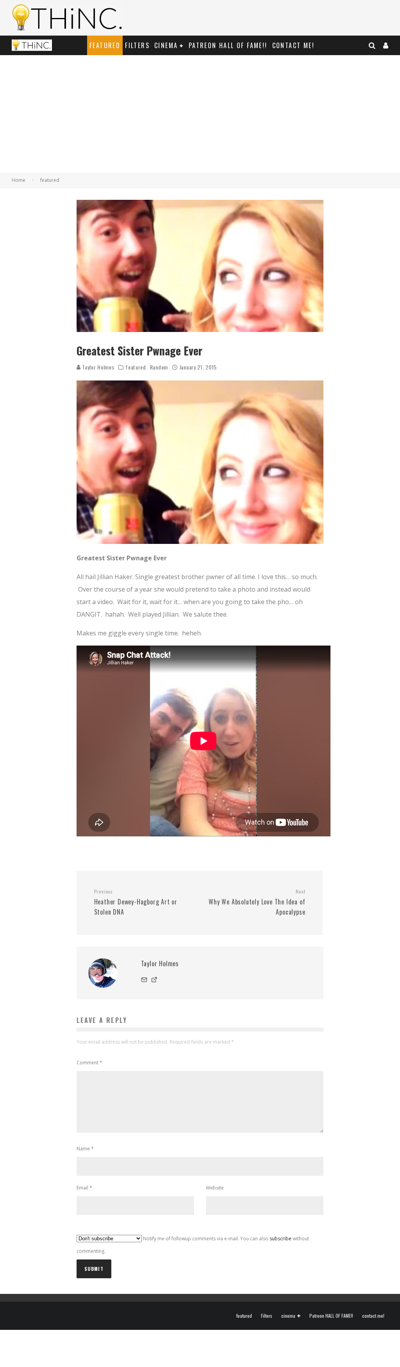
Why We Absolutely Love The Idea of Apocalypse (257, 902)
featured (104, 45)
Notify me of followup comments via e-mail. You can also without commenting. (193, 1244)
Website (215, 1187)
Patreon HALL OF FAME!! (228, 45)
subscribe (280, 1238)
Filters (137, 45)
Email (84, 1187)
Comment (89, 1062)
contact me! (293, 45)
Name (85, 1148)
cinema (166, 45)
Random (159, 367)
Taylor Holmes (97, 367)
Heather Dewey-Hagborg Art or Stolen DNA (135, 902)
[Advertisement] (200, 114)
